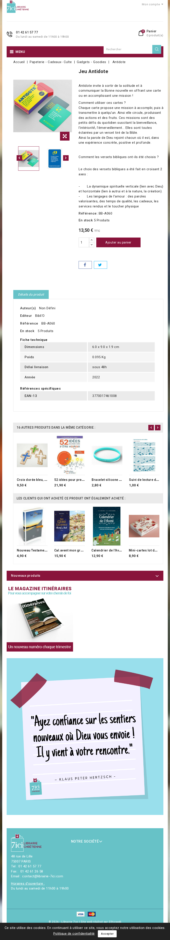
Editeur (26, 316)
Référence (29, 323)
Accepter (107, 933)
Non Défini (47, 308)
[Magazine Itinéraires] (40, 618)
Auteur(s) (28, 308)
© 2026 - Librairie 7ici (64, 921)
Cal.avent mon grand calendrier (79, 550)
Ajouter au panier (118, 242)
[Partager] (85, 265)
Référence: (88, 213)
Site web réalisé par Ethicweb (101, 921)
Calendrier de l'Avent (107, 550)
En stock (86, 220)
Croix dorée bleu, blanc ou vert (40, 480)
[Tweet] (100, 265)
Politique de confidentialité (74, 934)
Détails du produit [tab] (31, 294)
